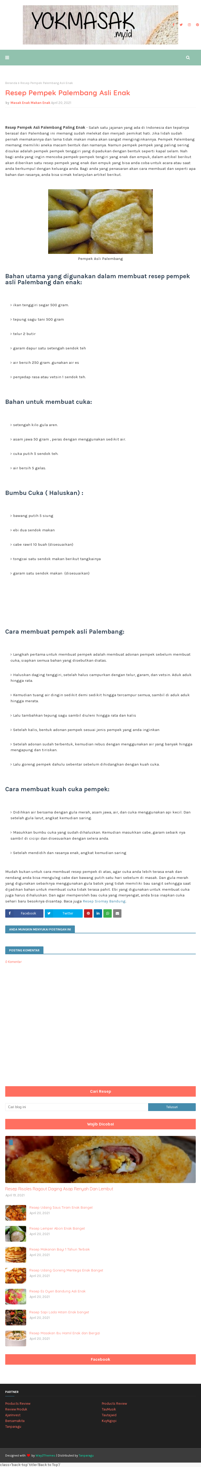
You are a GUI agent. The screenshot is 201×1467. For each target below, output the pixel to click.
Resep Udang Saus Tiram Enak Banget (61, 1207)
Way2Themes (45, 1455)
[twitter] (181, 24)
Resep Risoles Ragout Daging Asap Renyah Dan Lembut (59, 1188)
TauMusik (109, 1409)
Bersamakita (15, 1421)
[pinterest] (197, 24)
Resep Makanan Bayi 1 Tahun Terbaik (59, 1249)
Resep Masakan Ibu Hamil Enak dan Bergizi (64, 1333)
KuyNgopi (109, 1421)
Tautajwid (109, 1415)
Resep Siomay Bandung (104, 901)
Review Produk (16, 1409)
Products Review (17, 1403)
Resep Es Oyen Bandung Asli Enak (57, 1291)
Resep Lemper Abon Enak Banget (57, 1228)
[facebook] (173, 24)
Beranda (11, 83)
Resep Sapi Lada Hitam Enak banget (59, 1312)
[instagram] (189, 24)
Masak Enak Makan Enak (30, 103)
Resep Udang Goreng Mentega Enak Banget (66, 1270)
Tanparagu (13, 1427)
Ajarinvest (12, 1415)
